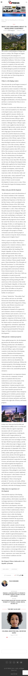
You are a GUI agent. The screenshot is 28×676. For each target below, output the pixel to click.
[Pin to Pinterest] (20, 575)
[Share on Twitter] (19, 575)
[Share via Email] (22, 575)
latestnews (14, 569)
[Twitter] (10, 662)
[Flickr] (17, 662)
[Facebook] (7, 662)
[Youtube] (21, 662)
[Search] (26, 2)
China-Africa (6, 569)
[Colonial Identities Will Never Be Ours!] (14, 620)
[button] (3, 625)
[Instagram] (14, 662)
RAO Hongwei (11, 30)
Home (3, 20)
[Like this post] (16, 575)
